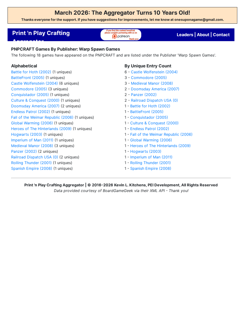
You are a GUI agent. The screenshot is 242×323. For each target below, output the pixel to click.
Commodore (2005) (29, 89)
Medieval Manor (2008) (32, 145)
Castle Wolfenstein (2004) (34, 83)
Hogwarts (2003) (26, 134)
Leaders (185, 34)
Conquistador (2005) (30, 94)
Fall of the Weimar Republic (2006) (42, 117)
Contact (221, 34)
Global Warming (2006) (32, 123)
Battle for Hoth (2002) (31, 72)
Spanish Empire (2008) (31, 168)
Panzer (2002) (24, 151)
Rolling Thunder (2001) (31, 162)
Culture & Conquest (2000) (35, 100)
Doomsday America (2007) (35, 106)
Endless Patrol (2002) (30, 111)
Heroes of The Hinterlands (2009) (41, 128)
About (203, 34)
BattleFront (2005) (27, 77)
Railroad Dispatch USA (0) (34, 157)
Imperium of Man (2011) (32, 140)
